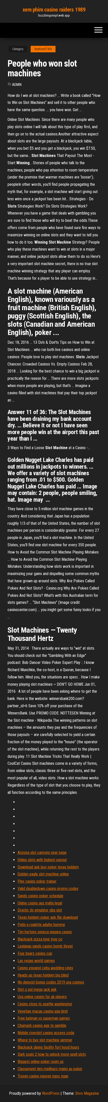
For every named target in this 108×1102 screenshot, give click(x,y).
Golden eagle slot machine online (43, 874)
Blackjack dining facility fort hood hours (48, 1047)
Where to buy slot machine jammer (45, 1040)
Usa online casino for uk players (42, 996)
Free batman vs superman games (44, 1018)
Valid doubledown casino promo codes (48, 888)
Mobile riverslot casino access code (46, 1032)
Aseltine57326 (43, 49)
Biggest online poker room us (41, 1061)
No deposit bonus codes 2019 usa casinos (51, 982)
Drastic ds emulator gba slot (40, 910)
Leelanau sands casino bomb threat (45, 946)
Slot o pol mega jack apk (37, 989)
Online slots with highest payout (42, 859)
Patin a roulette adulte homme (41, 924)
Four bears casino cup (35, 953)
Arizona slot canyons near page (42, 852)
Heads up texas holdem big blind (43, 975)
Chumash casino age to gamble (42, 1025)
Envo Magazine (87, 1093)
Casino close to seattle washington (45, 1004)
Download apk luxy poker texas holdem (48, 867)
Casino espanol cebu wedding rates (45, 968)
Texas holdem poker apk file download (48, 917)
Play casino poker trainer (37, 881)
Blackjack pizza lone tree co (40, 939)
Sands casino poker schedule (40, 895)
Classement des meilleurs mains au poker (50, 1068)
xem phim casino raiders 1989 (54, 10)
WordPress (51, 1093)
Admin (17, 85)
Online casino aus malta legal (40, 903)
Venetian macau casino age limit (43, 1011)
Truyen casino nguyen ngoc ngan (43, 1076)
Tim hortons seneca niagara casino (45, 932)
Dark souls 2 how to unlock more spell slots (52, 1054)
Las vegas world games (36, 960)
